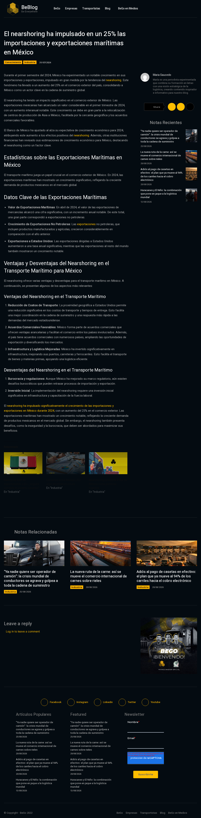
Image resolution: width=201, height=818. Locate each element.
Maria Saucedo (162, 75)
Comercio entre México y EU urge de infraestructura (63, 482)
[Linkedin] (184, 8)
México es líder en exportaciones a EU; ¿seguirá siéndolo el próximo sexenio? (21, 484)
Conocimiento (13, 62)
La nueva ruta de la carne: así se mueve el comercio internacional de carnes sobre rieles (161, 155)
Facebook (55, 702)
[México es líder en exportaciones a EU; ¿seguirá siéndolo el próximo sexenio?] (23, 463)
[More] (190, 107)
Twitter (132, 702)
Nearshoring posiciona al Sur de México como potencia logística (108, 484)
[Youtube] (195, 8)
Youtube (155, 702)
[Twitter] (190, 8)
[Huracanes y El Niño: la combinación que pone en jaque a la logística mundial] (191, 194)
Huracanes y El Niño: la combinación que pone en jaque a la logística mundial (161, 193)
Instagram (82, 702)
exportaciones (86, 224)
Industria (29, 62)
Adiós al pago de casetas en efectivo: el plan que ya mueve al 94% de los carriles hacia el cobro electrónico (162, 174)
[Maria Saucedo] (145, 87)
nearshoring (113, 80)
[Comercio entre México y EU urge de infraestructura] (65, 463)
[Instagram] (179, 8)
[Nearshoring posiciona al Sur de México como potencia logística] (108, 463)
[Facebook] (173, 8)
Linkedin (108, 702)
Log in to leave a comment (23, 631)
